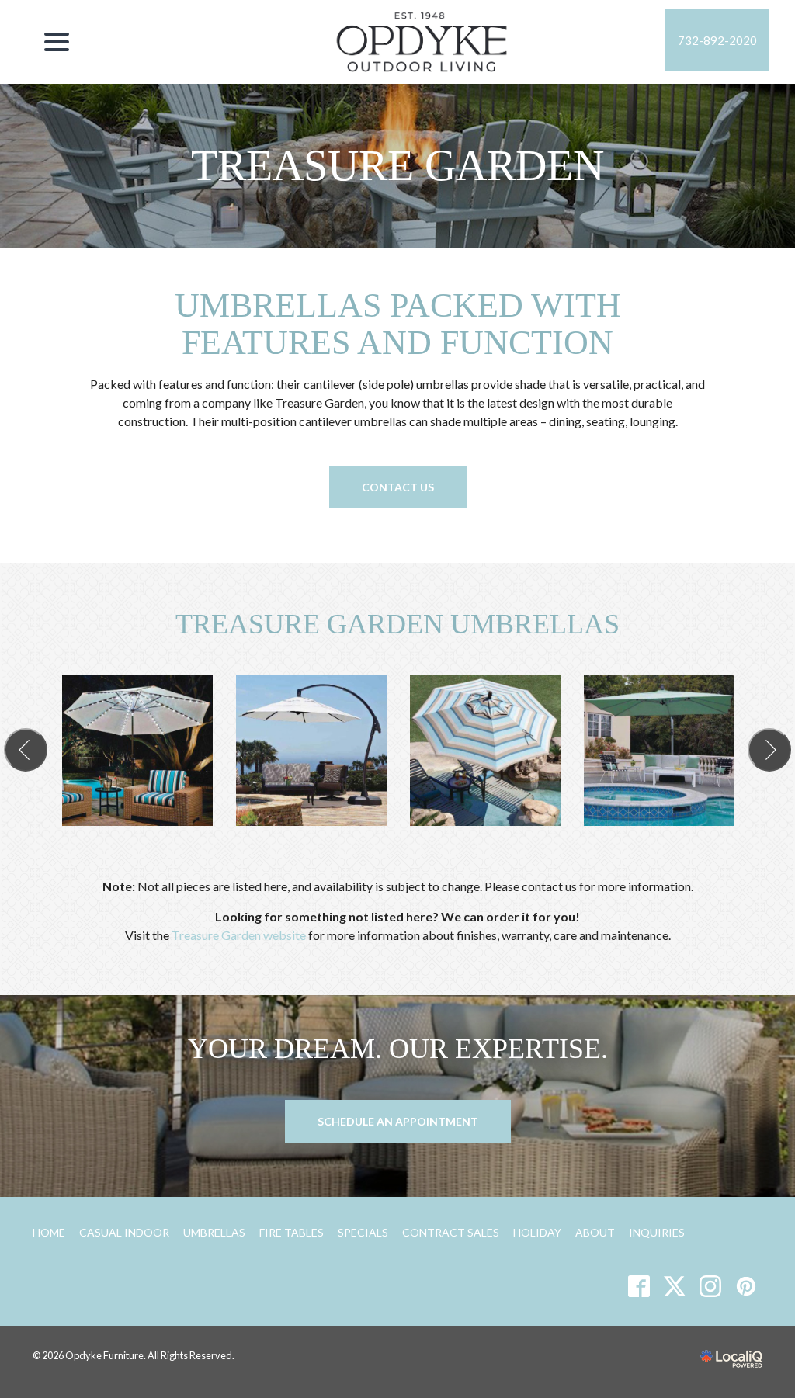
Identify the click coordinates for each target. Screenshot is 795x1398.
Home (49, 1232)
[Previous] (25, 750)
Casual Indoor (124, 1232)
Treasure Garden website (239, 935)
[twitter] (674, 1286)
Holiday (537, 1232)
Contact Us (398, 487)
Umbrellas (214, 1232)
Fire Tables (291, 1232)
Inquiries (657, 1232)
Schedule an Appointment (398, 1121)
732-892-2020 (717, 40)
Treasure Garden (397, 165)
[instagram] (710, 1286)
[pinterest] (745, 1286)
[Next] (769, 750)
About (595, 1232)
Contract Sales (450, 1232)
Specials (363, 1232)
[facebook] (638, 1286)
